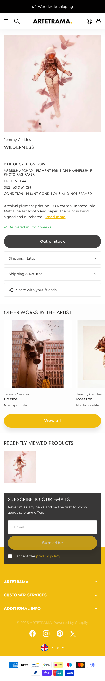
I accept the (37, 556)
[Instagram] (46, 633)
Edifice (11, 399)
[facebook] (32, 633)
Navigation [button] (6, 21)
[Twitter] (73, 633)
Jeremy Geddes (17, 139)
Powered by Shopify (70, 622)
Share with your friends (36, 290)
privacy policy (48, 556)
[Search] (17, 21)
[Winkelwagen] (98, 21)
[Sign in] (89, 21)
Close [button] (52, 582)
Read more (55, 217)
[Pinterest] (60, 633)
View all (52, 420)
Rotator (84, 399)
